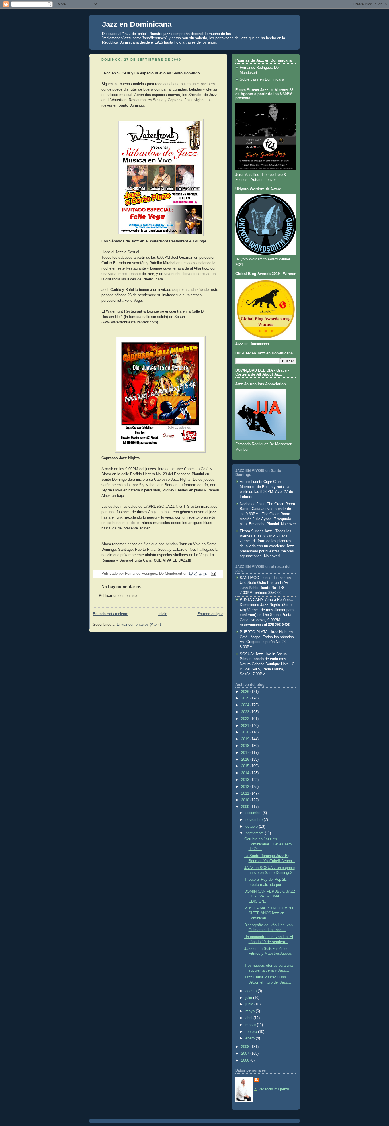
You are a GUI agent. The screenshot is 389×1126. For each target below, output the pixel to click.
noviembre (254, 820)
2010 (245, 800)
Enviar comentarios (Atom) (139, 625)
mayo (250, 1011)
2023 (245, 712)
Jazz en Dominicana (136, 24)
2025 (245, 698)
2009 (245, 807)
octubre (252, 827)
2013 (245, 780)
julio (249, 998)
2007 (245, 1054)
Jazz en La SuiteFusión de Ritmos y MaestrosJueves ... (268, 954)
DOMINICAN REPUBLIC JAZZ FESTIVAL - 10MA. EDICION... (269, 896)
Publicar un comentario (118, 596)
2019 (245, 739)
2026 (245, 692)
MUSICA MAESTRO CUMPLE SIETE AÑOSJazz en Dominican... (269, 913)
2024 (245, 705)
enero (250, 1038)
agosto (251, 991)
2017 (245, 753)
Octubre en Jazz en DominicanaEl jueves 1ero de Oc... (268, 844)
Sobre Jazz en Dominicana (262, 79)
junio (249, 1004)
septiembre (255, 833)
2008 (245, 1047)
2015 (245, 766)
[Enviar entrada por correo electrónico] (212, 574)
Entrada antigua (210, 614)
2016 (245, 760)
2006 (245, 1060)
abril (249, 1018)
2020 (245, 732)
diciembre (254, 813)
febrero (251, 1032)
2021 (245, 726)
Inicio (162, 614)
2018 (245, 746)
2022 (245, 719)
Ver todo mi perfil (273, 1089)
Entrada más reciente (110, 614)
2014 (245, 773)
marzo (251, 1025)
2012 (245, 787)
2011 (245, 793)
